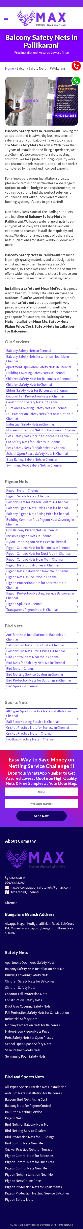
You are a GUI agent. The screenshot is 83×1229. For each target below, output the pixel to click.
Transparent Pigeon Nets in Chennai (32, 609)
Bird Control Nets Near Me (24, 1143)
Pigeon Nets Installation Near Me (29, 1174)
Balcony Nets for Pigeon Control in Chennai (37, 502)
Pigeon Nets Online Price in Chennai (31, 577)
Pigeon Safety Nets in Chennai (28, 496)
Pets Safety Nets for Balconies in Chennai (35, 448)
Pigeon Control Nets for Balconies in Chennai (38, 547)
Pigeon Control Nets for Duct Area (29, 1162)
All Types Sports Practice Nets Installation (35, 1087)
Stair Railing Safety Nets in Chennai (31, 459)
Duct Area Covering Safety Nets (28, 1006)
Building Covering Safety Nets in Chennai (35, 373)
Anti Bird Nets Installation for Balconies (33, 1093)
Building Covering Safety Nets (27, 975)
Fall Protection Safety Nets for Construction (37, 1012)
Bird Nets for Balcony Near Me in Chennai (35, 663)
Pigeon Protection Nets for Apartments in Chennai (36, 585)
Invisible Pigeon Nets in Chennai (29, 536)
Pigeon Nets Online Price (23, 1181)
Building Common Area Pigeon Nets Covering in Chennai (40, 521)
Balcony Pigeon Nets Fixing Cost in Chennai (37, 508)
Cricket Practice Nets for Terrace (28, 1149)
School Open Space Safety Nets (28, 1044)
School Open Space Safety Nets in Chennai (37, 453)
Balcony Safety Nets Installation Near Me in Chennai (37, 358)
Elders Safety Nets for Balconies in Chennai (37, 390)
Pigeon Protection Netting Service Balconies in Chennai (40, 595)
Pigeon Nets (14, 1118)
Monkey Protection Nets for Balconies (32, 1025)
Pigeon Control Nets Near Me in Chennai (34, 559)
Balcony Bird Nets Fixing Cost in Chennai (35, 645)
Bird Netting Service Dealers (25, 1130)
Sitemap (11, 903)
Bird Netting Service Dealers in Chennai (34, 674)
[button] (6, 18)
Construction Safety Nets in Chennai (32, 402)
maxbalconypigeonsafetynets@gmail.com (40, 887)
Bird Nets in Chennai (20, 668)
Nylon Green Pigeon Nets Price (27, 1031)
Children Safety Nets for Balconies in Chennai (38, 378)
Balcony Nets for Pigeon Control (28, 1105)
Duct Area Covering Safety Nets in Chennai (36, 408)
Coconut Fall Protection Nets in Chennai (35, 396)
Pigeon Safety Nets (19, 1199)
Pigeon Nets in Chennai (22, 490)
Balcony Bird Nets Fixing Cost (26, 1099)
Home (9, 68)
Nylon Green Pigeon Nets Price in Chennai (36, 542)
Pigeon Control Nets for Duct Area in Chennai (38, 553)
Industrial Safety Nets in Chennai (30, 424)
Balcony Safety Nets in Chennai (28, 350)
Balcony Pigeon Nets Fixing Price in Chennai (37, 514)
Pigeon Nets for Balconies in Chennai (32, 565)
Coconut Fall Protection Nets (26, 994)
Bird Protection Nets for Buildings (29, 1137)
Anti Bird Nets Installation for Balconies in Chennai (36, 637)
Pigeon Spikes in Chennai (24, 604)
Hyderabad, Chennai (24, 892)
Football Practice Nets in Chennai (30, 739)
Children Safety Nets (20, 987)
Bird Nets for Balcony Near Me (26, 1124)
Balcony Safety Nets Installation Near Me (34, 969)
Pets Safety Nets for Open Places (29, 1037)
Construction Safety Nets (23, 1000)
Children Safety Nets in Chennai (29, 384)
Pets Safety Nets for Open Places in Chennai (38, 436)
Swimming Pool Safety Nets (25, 1056)
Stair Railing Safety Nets (22, 1050)
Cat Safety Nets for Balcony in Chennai (33, 442)
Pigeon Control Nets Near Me (26, 1168)
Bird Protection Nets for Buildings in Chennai (38, 680)
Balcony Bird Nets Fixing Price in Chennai (35, 651)
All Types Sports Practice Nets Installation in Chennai (38, 713)
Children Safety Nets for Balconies (30, 981)
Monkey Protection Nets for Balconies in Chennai (41, 430)
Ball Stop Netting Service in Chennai (32, 721)
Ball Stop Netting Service (23, 1112)
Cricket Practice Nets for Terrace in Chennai (37, 727)
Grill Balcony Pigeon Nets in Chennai (32, 530)
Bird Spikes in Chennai (22, 686)
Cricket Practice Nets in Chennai (29, 733)
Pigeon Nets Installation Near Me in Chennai (37, 571)
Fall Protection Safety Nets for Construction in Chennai (39, 416)
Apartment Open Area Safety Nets (29, 962)
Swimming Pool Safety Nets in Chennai (34, 465)
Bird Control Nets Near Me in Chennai (32, 657)
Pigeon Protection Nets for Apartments (33, 1187)
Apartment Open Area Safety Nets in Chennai (38, 367)
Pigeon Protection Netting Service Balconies (37, 1193)
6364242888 (16, 878)
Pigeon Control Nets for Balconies (29, 1155)
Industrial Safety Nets (21, 1019)
